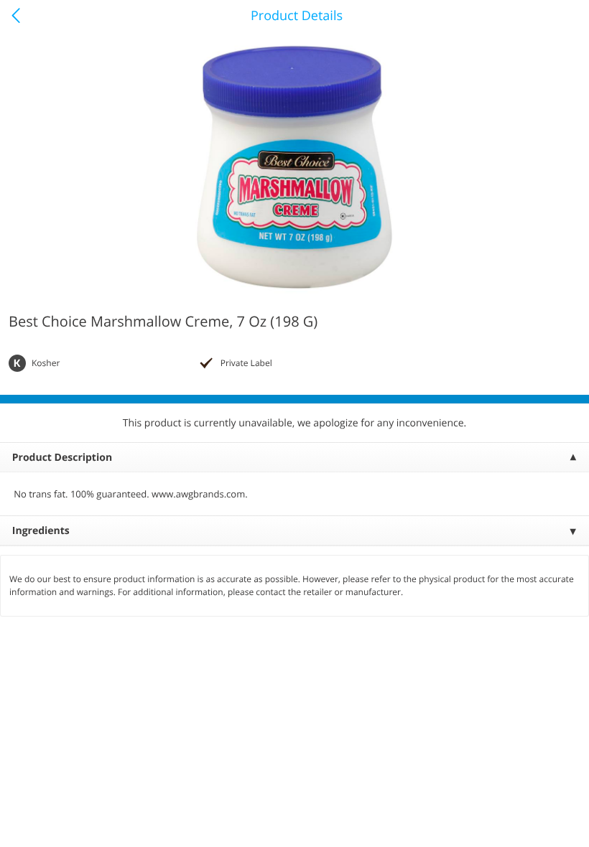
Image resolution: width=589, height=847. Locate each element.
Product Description (62, 457)
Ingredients (41, 531)
